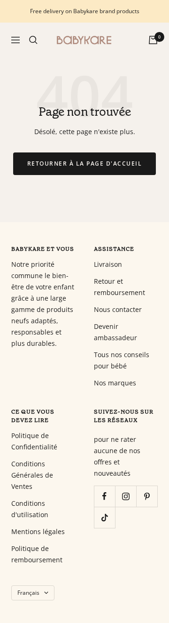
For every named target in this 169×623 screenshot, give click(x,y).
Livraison (108, 264)
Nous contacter (118, 309)
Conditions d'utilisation (29, 509)
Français (28, 593)
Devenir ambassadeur (115, 332)
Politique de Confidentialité (34, 441)
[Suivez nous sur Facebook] (104, 496)
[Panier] (153, 40)
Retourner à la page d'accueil (84, 164)
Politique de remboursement (36, 554)
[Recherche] (33, 40)
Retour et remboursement (119, 287)
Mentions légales (38, 531)
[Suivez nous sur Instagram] (125, 496)
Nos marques (115, 382)
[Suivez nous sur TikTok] (104, 517)
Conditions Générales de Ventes (32, 475)
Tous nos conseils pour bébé (121, 360)
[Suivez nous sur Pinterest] (146, 496)
